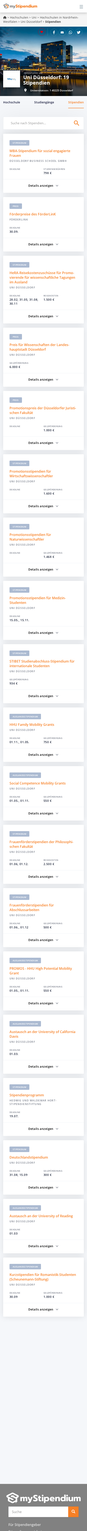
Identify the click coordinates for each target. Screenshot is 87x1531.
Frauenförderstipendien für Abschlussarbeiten (32, 907)
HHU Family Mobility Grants (32, 724)
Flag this (41, 32)
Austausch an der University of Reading (41, 1216)
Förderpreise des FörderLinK (33, 214)
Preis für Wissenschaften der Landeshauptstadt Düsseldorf (39, 347)
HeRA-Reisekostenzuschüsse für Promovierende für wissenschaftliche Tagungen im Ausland (42, 277)
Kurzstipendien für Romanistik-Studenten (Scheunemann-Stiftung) (43, 1277)
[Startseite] (43, 1498)
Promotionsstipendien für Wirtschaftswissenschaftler (31, 473)
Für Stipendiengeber (24, 1524)
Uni (34, 17)
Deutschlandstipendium (29, 1157)
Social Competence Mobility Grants (38, 783)
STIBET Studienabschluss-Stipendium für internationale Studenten (42, 663)
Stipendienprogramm (27, 1095)
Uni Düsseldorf (31, 22)
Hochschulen (19, 17)
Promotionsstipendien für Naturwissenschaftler (30, 537)
